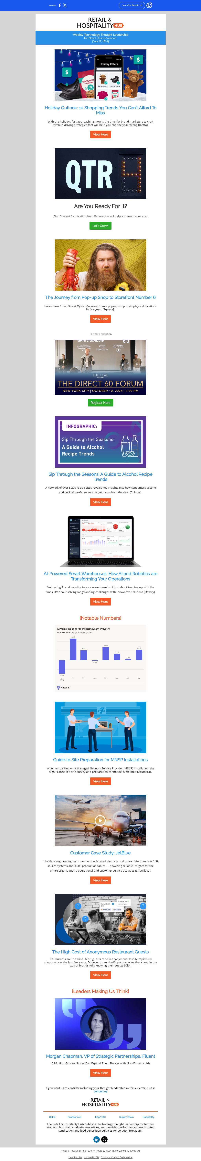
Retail (52, 1117)
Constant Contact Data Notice (116, 1157)
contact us (100, 1091)
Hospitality (148, 1117)
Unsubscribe (75, 1157)
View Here (100, 134)
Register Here (100, 403)
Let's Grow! (100, 226)
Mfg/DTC (100, 1117)
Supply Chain (126, 1117)
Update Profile (91, 1157)
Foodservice (74, 1117)
